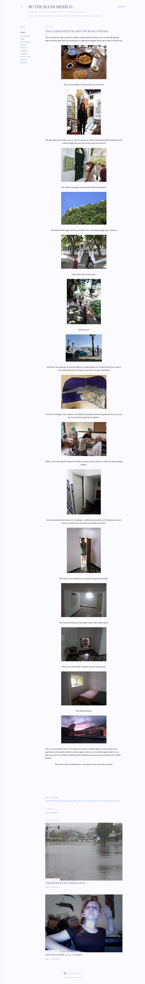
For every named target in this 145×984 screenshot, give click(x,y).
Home (31, 16)
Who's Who (40, 16)
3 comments (55, 959)
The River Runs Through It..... (67, 883)
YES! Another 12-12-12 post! (64, 954)
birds (22, 39)
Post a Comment (51, 812)
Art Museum (25, 36)
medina (23, 45)
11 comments (55, 887)
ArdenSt (79, 977)
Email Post (54, 797)
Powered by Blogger (74, 973)
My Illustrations (55, 16)
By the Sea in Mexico (50, 6)
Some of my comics (93, 16)
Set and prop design (73, 16)
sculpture (24, 54)
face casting (25, 42)
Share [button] (22, 27)
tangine (23, 60)
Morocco (23, 48)
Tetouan (23, 62)
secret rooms (25, 57)
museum (23, 51)
